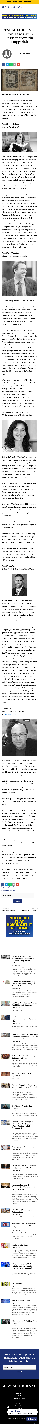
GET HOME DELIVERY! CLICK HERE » (19, 2)
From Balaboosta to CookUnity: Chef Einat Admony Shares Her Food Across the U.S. (25, 1037)
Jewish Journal (12, 7)
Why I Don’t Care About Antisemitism (22, 1211)
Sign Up (18, 901)
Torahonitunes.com (11, 714)
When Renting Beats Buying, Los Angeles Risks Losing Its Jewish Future (23, 984)
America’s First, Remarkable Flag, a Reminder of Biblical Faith (24, 1226)
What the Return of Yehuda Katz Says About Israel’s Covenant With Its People (23, 1266)
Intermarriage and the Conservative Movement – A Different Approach (23, 1187)
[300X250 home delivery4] (19, 926)
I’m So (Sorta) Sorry (20, 1245)
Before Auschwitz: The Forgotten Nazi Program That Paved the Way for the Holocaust (24, 959)
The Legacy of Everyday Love (24, 1147)
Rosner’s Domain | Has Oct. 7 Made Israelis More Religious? (24, 1086)
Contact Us (19, 1403)
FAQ (19, 1396)
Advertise (19, 1393)
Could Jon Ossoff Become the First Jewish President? (24, 1167)
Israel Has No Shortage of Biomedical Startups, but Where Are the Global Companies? (22, 1125)
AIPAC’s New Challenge (21, 1300)
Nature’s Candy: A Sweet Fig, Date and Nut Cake (24, 1057)
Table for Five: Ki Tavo (21, 1073)
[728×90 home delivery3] (19, 16)
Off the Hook (17, 1283)
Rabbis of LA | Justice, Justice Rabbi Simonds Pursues (24, 1004)
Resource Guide (19, 1399)
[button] (3, 64)
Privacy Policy (19, 1406)
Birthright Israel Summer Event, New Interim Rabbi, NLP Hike (25, 1019)
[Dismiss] (8, 1407)
